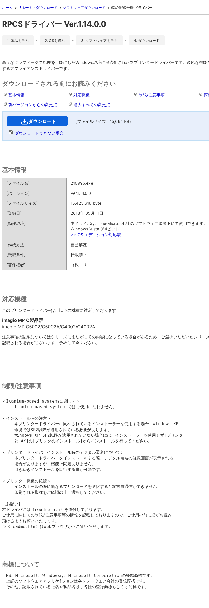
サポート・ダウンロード (37, 7)
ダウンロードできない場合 (39, 133)
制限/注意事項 (152, 94)
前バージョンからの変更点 (32, 104)
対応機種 (81, 94)
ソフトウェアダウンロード (84, 7)
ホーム (7, 7)
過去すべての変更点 (91, 104)
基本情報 (16, 94)
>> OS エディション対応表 (96, 234)
